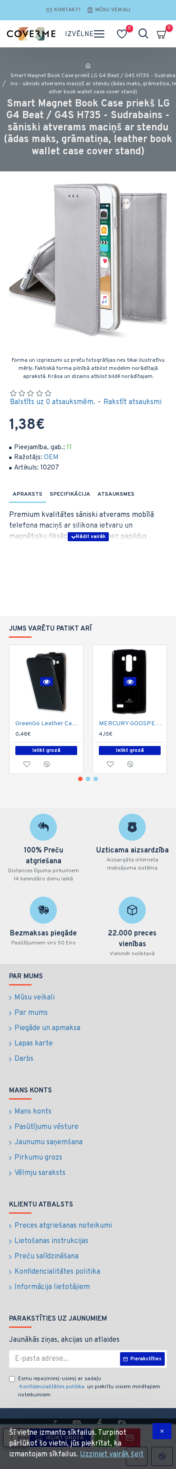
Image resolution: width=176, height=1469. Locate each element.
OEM (51, 457)
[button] (80, 779)
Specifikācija (70, 494)
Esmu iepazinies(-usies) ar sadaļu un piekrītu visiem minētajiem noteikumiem (89, 1387)
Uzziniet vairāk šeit (112, 1454)
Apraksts (27, 494)
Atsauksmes (115, 494)
